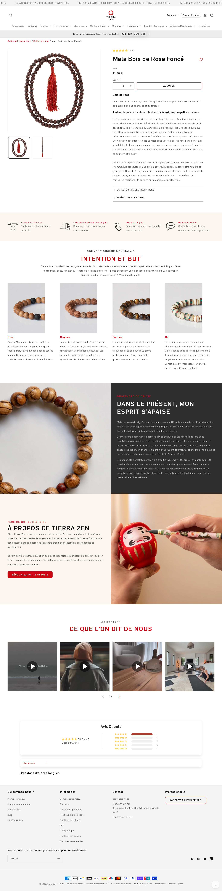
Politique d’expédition (143, 884)
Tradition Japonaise (154, 26)
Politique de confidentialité (97, 884)
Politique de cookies (70, 836)
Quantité (117, 80)
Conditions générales (71, 809)
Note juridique (67, 830)
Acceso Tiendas (191, 15)
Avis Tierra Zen (15, 820)
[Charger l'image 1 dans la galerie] (19, 148)
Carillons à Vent (98, 26)
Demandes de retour (70, 799)
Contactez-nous (121, 799)
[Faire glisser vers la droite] (119, 696)
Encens (44, 26)
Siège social (14, 809)
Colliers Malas (41, 41)
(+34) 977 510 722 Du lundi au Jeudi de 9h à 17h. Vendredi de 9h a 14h (136, 808)
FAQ (62, 825)
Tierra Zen (51, 884)
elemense (79, 26)
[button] (11, 15)
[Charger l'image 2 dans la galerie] (42, 148)
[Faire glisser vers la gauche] (103, 696)
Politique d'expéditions (72, 815)
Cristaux (116, 26)
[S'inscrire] (58, 858)
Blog (10, 815)
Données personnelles (71, 841)
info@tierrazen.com (123, 817)
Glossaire (65, 804)
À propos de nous (17, 799)
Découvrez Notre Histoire (30, 574)
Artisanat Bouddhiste (181, 26)
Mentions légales (176, 884)
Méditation (132, 26)
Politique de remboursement (71, 884)
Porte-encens (61, 26)
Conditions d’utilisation (121, 884)
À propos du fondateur (19, 804)
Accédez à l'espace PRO (186, 800)
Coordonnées (160, 884)
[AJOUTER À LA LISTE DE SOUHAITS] (199, 59)
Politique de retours (70, 820)
